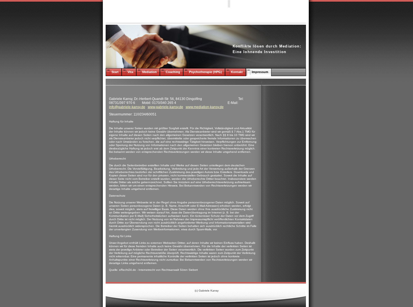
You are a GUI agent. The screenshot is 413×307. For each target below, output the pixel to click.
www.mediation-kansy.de (205, 107)
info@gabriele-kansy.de (127, 107)
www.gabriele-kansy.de (165, 107)
